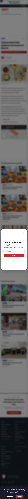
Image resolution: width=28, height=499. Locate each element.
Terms (19, 258)
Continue (14, 255)
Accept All (19, 496)
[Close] (23, 232)
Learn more (15, 492)
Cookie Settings (10, 496)
